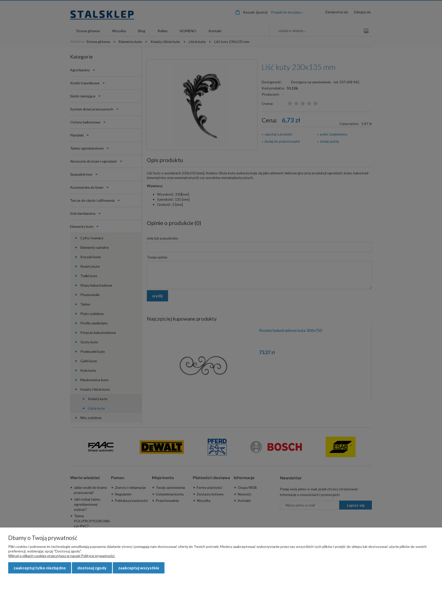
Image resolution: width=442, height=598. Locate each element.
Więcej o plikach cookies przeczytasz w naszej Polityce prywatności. (61, 556)
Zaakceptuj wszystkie (138, 567)
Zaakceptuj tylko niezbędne (40, 567)
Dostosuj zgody (92, 567)
